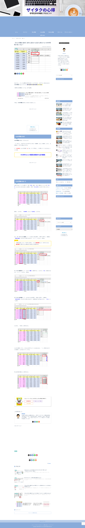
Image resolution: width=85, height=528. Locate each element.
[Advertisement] (42, 23)
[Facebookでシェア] (17, 73)
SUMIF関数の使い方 (33, 130)
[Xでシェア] (15, 73)
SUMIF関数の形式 (64, 234)
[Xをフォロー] (33, 422)
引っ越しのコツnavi (59, 187)
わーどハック (58, 189)
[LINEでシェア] (21, 73)
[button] (71, 75)
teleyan (23, 413)
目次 (31, 126)
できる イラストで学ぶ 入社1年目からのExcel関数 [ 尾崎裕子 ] (35, 398)
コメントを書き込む (32, 512)
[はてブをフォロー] (35, 422)
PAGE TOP (42, 521)
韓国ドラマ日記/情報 (59, 193)
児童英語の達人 (58, 191)
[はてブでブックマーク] (19, 73)
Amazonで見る (29, 403)
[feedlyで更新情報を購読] (37, 422)
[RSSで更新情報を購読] (39, 422)
